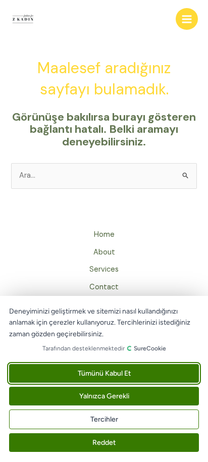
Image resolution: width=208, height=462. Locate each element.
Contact (104, 287)
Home (104, 234)
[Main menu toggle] (187, 19)
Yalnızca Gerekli (104, 396)
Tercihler (104, 419)
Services (104, 269)
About (104, 252)
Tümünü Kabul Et (104, 373)
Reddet (104, 442)
